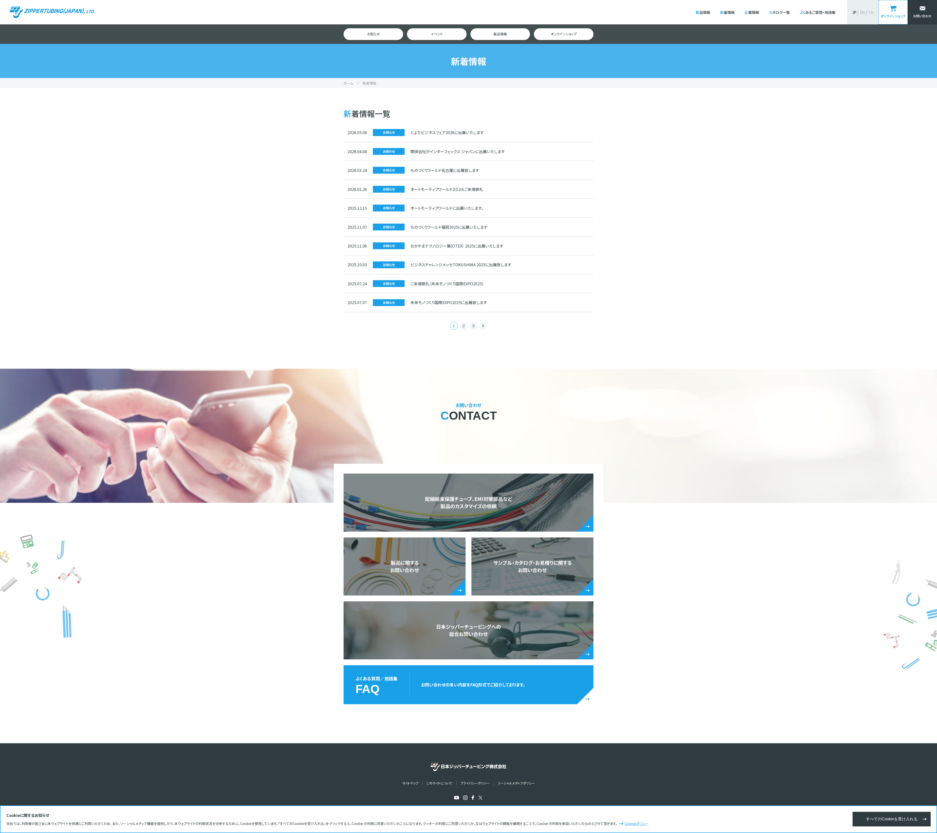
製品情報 (703, 12)
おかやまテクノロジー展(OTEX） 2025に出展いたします (456, 246)
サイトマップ (410, 783)
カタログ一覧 (779, 12)
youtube (456, 797)
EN (862, 12)
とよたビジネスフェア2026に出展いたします (447, 132)
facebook (473, 797)
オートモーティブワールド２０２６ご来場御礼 (446, 189)
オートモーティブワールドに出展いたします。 (446, 208)
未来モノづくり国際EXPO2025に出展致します (448, 302)
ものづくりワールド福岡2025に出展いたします (448, 227)
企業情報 (751, 12)
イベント (437, 33)
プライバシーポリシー (475, 783)
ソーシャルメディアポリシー (516, 783)
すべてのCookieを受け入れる (891, 819)
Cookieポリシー (637, 823)
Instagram (465, 797)
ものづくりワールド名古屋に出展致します (444, 170)
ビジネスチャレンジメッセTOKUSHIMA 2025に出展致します (460, 265)
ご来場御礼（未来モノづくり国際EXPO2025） (447, 284)
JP (854, 12)
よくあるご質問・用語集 (817, 12)
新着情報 (727, 12)
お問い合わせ (922, 16)
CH (871, 12)
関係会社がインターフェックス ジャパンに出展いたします (457, 151)
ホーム (348, 83)
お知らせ (373, 33)
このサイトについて (439, 783)
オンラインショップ (893, 16)
